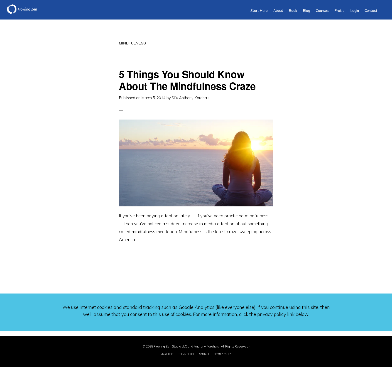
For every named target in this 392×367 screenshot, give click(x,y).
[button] (383, 7)
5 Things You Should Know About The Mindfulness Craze (187, 80)
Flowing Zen (41, 9)
